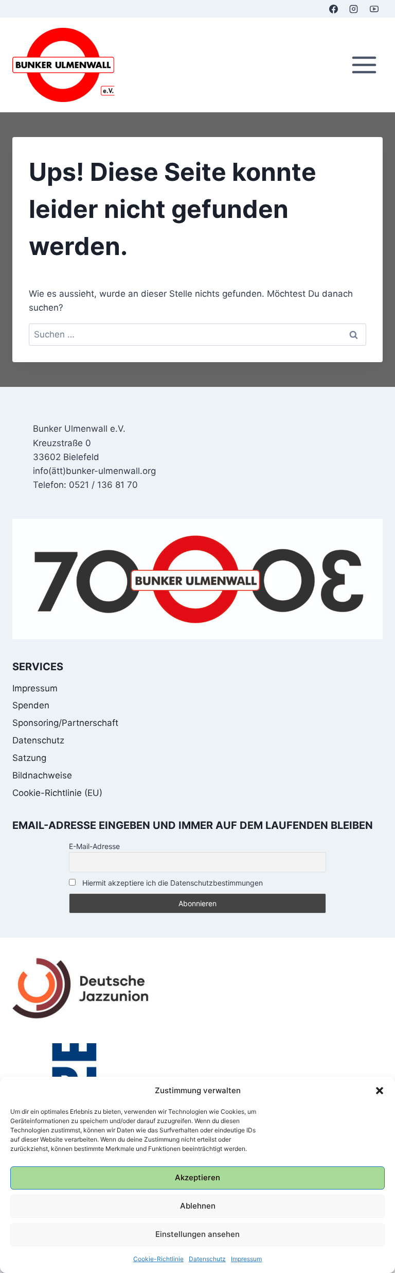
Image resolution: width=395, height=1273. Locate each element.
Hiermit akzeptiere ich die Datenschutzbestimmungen (171, 882)
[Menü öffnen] (364, 65)
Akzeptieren (197, 1177)
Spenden (30, 705)
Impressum (246, 1259)
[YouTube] (374, 9)
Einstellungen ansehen (197, 1234)
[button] (379, 1090)
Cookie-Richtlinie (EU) (57, 793)
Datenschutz (207, 1259)
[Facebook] (334, 9)
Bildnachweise (42, 775)
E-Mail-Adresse (94, 846)
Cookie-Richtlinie (158, 1259)
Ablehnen (198, 1206)
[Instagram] (354, 9)
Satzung (29, 758)
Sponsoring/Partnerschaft (65, 723)
